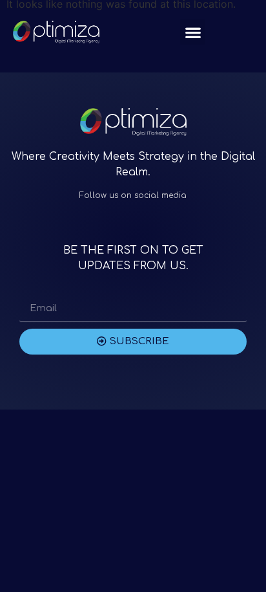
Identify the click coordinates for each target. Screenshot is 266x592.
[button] (192, 32)
